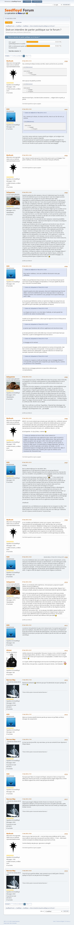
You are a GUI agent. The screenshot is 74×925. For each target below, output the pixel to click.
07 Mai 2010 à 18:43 (26, 582)
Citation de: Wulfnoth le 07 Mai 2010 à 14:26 (35, 269)
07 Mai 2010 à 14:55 (26, 266)
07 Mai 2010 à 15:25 (26, 376)
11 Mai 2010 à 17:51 (26, 774)
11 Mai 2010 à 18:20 (26, 833)
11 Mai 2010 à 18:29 (26, 870)
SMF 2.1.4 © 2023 (8, 921)
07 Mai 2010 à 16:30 (26, 557)
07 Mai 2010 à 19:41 (26, 625)
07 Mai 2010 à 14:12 (26, 61)
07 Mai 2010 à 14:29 (26, 192)
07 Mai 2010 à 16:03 (26, 418)
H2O (7, 109)
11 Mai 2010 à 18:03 (26, 799)
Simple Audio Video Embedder (10, 923)
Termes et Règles (60, 921)
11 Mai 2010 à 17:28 (26, 679)
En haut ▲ (67, 921)
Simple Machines (16, 921)
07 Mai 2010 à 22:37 (26, 650)
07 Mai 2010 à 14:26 (26, 155)
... (16, 56)
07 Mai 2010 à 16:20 (26, 519)
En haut (7, 904)
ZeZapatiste (10, 192)
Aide (54, 921)
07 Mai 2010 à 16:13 (26, 462)
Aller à (42, 911)
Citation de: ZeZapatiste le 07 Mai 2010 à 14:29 (36, 287)
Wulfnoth (9, 61)
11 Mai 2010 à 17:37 (26, 714)
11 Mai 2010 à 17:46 (26, 739)
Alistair (9, 650)
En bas (7, 56)
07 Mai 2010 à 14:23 (26, 109)
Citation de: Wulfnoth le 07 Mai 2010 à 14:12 (35, 112)
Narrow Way (10, 680)
